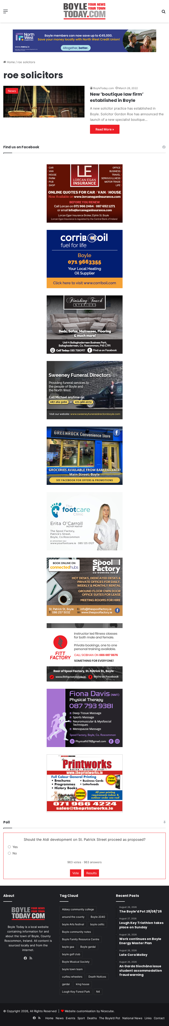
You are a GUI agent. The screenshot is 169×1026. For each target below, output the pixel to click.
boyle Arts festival (73, 924)
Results (91, 873)
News (60, 1018)
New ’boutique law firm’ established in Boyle (116, 97)
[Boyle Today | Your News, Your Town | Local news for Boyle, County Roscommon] (84, 11)
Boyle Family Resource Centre (80, 939)
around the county (73, 916)
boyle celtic (97, 924)
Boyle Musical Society (76, 961)
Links (148, 1018)
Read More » (105, 129)
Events (70, 1018)
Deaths (92, 1018)
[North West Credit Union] (84, 39)
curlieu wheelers (72, 976)
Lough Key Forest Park (76, 991)
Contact (159, 1018)
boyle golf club (71, 954)
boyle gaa (68, 946)
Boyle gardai (88, 946)
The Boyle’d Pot (109, 1018)
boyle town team (72, 969)
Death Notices (97, 976)
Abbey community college (78, 909)
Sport (81, 1018)
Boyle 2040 (98, 916)
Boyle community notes (76, 931)
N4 (98, 991)
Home (10, 62)
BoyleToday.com (103, 88)
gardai (66, 984)
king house (82, 984)
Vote (75, 873)
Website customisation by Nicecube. (90, 1011)
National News (132, 1018)
